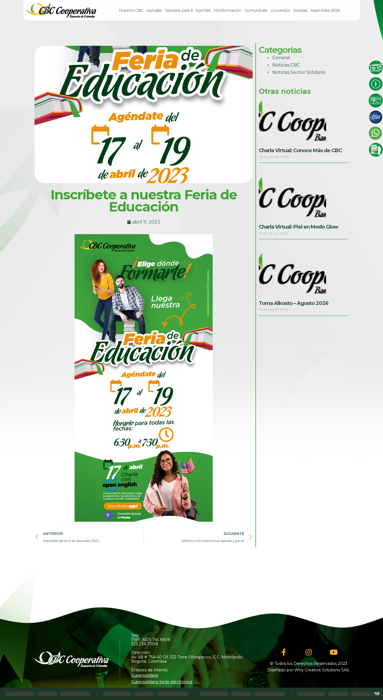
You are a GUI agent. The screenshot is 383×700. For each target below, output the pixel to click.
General (281, 57)
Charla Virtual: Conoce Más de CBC (300, 150)
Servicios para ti (179, 10)
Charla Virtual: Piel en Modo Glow (298, 227)
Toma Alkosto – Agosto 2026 (293, 303)
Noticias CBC (286, 65)
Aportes (203, 10)
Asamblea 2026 (325, 10)
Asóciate (154, 10)
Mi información (227, 10)
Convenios (280, 10)
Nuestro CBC (131, 10)
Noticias (300, 10)
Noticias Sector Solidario (299, 72)
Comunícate (255, 10)
